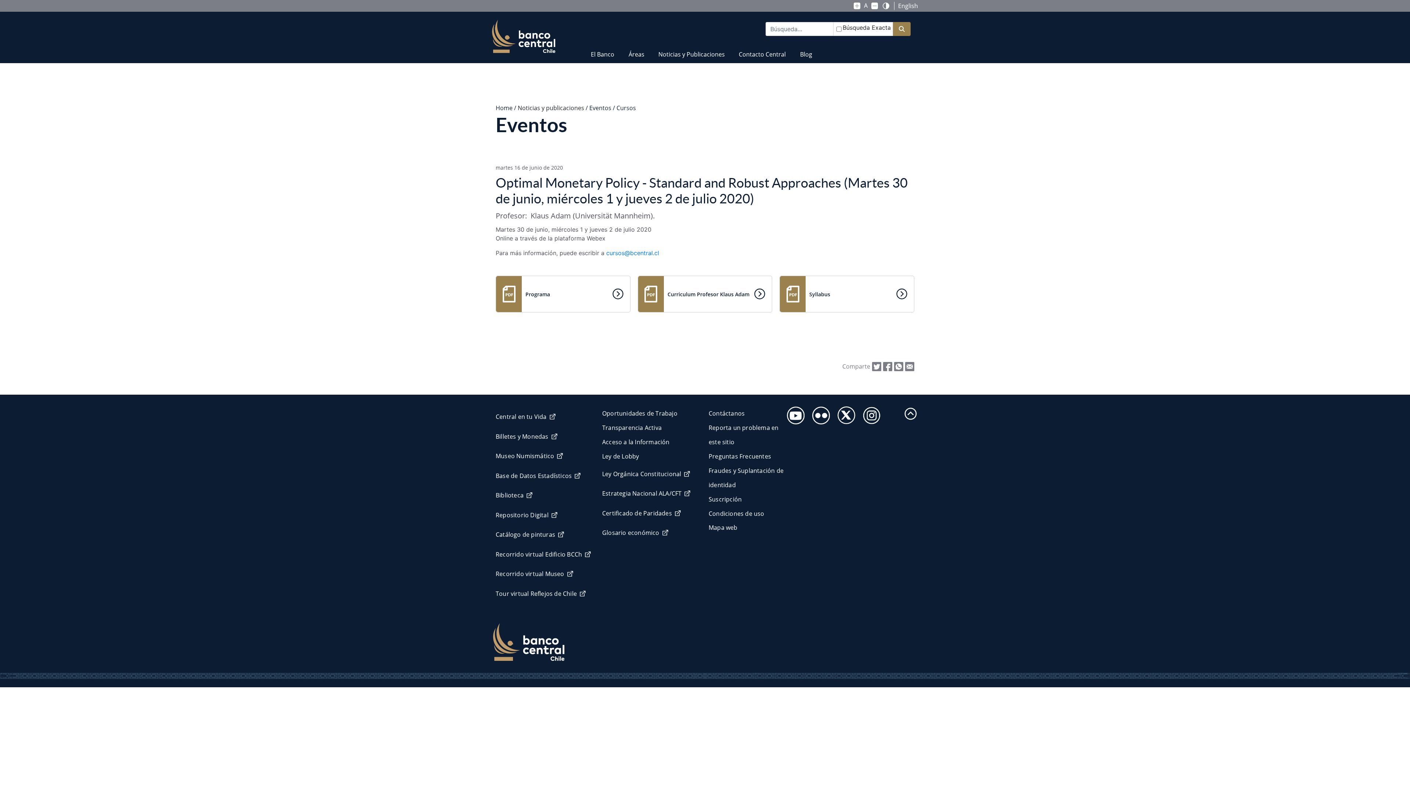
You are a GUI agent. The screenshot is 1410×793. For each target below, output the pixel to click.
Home (504, 108)
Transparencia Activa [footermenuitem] (632, 428)
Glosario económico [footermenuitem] (630, 533)
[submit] (902, 29)
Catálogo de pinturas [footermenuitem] (525, 535)
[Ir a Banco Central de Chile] (524, 37)
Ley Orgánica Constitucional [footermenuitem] (641, 474)
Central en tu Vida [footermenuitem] (521, 417)
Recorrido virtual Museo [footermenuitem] (530, 574)
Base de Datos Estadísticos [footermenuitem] (534, 476)
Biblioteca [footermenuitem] (510, 495)
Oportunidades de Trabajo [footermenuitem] (639, 413)
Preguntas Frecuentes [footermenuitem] (740, 456)
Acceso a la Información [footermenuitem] (636, 442)
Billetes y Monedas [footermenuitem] (522, 436)
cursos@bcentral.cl (632, 253)
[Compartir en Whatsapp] (898, 366)
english (908, 6)
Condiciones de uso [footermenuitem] (736, 514)
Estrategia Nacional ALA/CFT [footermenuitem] (642, 493)
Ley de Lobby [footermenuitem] (620, 456)
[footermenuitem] (793, 413)
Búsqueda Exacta (867, 27)
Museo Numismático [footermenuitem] (525, 456)
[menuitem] (602, 49)
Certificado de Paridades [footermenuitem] (637, 513)
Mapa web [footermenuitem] (723, 528)
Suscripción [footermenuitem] (725, 499)
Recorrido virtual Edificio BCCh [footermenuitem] (539, 554)
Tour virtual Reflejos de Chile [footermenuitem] (536, 594)
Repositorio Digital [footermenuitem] (522, 515)
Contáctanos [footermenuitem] (727, 413)
